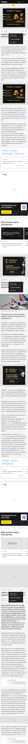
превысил (23, 118)
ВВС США (13, 694)
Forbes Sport (5, 241)
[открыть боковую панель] (22, 2)
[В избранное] (26, 31)
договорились (22, 112)
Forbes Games (9, 5)
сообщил (6, 133)
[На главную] (4, 2)
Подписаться (6, 212)
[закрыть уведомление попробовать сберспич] (21, 35)
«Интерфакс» (5, 340)
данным (5, 690)
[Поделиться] (24, 31)
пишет (3, 637)
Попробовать (13, 42)
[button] (26, 2)
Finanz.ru (7, 55)
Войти (18, 1)
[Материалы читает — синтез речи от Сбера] (21, 31)
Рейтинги (19, 5)
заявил (13, 141)
